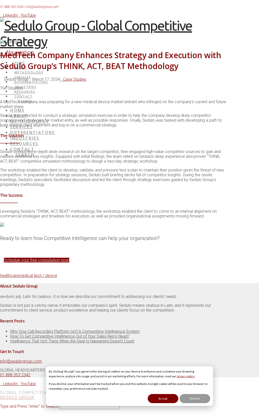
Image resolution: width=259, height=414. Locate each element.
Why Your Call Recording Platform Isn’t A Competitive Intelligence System (75, 331)
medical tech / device (38, 275)
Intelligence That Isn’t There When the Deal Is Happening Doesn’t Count (72, 341)
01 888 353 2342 (12, 7)
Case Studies (74, 79)
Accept (162, 398)
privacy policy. (186, 376)
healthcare (9, 275)
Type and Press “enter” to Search (29, 406)
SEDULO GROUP (17, 397)
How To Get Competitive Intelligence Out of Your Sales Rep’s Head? (70, 336)
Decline (195, 398)
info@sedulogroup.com (42, 7)
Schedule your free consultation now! (36, 260)
